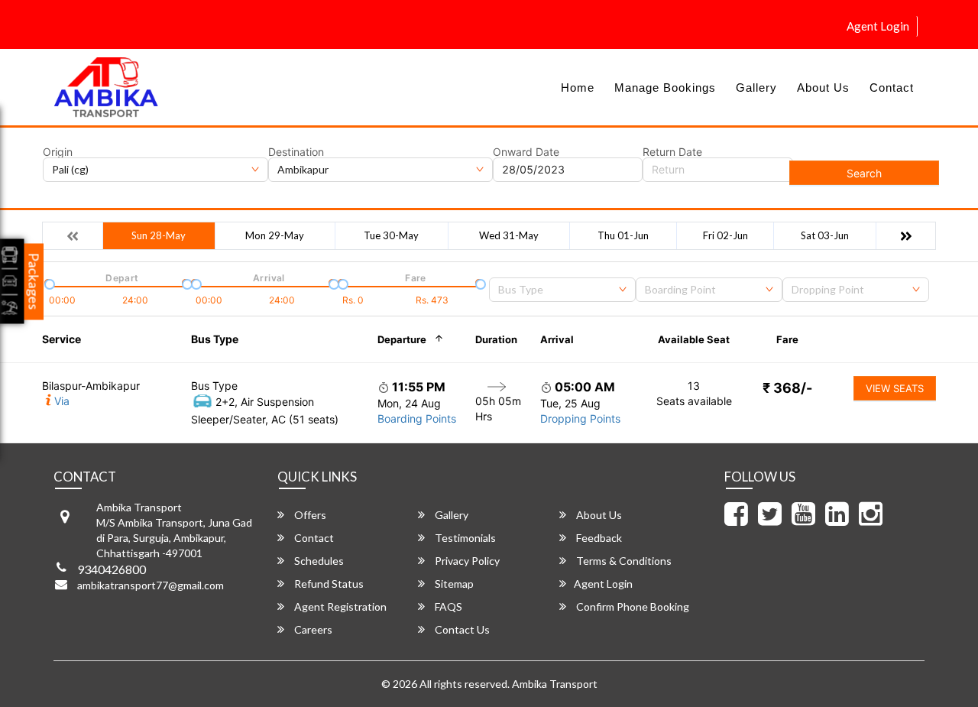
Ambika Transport (554, 683)
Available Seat (694, 339)
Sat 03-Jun (825, 235)
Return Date (672, 152)
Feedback (598, 537)
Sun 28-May (158, 235)
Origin (58, 152)
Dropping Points (580, 418)
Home (577, 87)
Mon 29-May (274, 235)
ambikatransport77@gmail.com (150, 585)
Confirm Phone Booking (631, 606)
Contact (892, 87)
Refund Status (328, 583)
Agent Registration (339, 606)
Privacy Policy (466, 560)
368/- (787, 388)
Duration (496, 339)
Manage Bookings (665, 87)
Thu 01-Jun (623, 235)
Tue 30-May (391, 235)
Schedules (318, 560)
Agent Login (878, 26)
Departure (401, 339)
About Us (823, 87)
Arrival (557, 339)
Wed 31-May (509, 235)
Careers (312, 629)
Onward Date (526, 152)
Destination (296, 152)
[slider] (48, 283)
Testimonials (464, 537)
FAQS (447, 606)
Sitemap (453, 583)
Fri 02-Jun (725, 235)
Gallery (756, 87)
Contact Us (461, 629)
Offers (309, 514)
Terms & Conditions (623, 560)
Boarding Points (416, 418)
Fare (787, 339)
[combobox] (562, 289)
